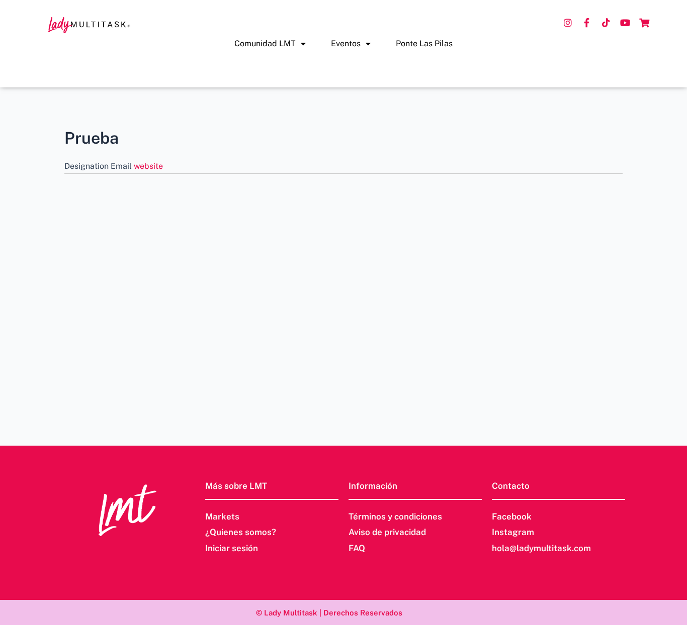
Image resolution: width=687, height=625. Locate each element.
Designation (87, 166)
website (148, 166)
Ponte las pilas (424, 43)
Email (122, 166)
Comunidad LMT (265, 43)
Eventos (346, 43)
